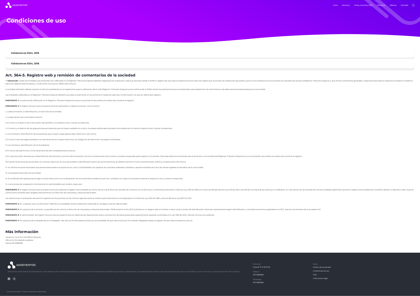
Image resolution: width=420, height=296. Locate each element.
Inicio (335, 5)
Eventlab (404, 5)
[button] (412, 5)
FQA (315, 275)
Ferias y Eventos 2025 (363, 5)
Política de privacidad (322, 267)
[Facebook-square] (9, 279)
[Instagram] (14, 279)
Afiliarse (393, 5)
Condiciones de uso (321, 271)
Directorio (381, 5)
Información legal (320, 278)
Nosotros (346, 5)
